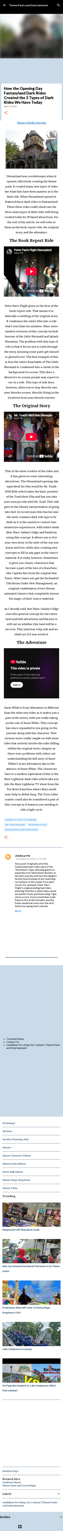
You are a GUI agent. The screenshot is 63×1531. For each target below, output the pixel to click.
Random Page (10, 1471)
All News (7, 1131)
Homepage (8, 1123)
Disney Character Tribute (16, 1155)
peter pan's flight (38, 825)
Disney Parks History (14, 1163)
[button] (6, 113)
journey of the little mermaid (20, 820)
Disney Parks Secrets (31, 122)
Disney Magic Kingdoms (16, 1180)
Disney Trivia (9, 1188)
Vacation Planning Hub (15, 1139)
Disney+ (7, 1147)
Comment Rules (15, 1038)
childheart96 (22, 855)
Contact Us (12, 1041)
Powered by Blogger (33, 1526)
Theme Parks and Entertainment (28, 5)
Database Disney (11, 1482)
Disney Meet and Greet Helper (19, 1485)
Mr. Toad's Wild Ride (15, 825)
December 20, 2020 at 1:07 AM (31, 859)
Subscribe (14, 10)
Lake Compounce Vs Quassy (17, 1349)
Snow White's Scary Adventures (21, 829)
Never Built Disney (12, 1171)
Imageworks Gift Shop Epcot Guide (20, 1229)
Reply (18, 911)
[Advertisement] (31, 1001)
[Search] (58, 5)
